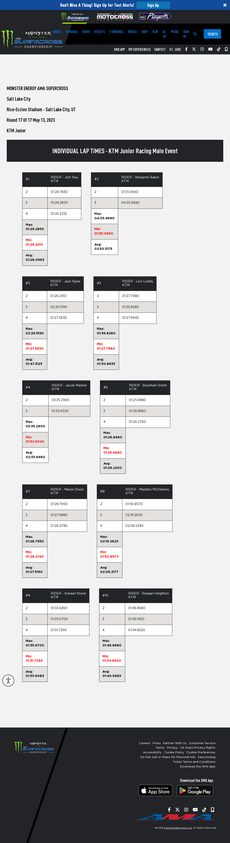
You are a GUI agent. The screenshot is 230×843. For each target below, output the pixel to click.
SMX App (119, 49)
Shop (144, 31)
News (86, 31)
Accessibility (152, 752)
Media (174, 31)
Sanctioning (206, 757)
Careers (144, 743)
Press (157, 743)
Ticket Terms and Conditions (194, 762)
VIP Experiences (139, 49)
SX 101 (164, 33)
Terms (160, 747)
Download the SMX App (197, 766)
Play (155, 31)
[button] (115, 5)
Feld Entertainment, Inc (178, 828)
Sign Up (153, 5)
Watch (132, 31)
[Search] (195, 34)
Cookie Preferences (200, 752)
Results (99, 31)
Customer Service (202, 743)
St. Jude (175, 49)
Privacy (172, 747)
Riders (56, 31)
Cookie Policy (174, 752)
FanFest (160, 49)
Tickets (212, 34)
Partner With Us (175, 743)
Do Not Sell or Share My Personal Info (168, 757)
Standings (116, 31)
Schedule (72, 31)
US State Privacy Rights (197, 747)
